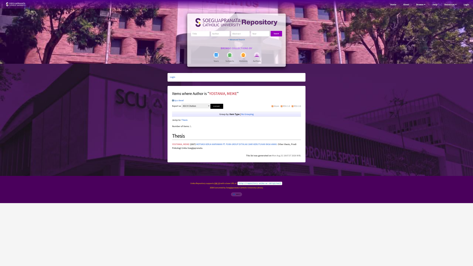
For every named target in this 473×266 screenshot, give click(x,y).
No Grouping (247, 114)
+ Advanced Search (236, 39)
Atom (276, 106)
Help (435, 4)
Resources (449, 4)
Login (466, 4)
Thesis (184, 120)
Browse (420, 4)
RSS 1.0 (286, 106)
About (406, 4)
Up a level (179, 100)
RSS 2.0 (297, 106)
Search (276, 34)
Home (393, 4)
